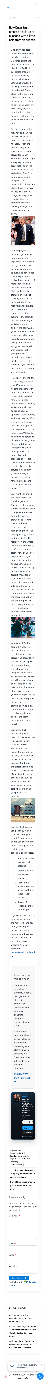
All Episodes (27, 1132)
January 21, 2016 (16, 1153)
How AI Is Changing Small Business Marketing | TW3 (20, 1318)
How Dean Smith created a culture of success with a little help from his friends (22, 33)
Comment (14, 1216)
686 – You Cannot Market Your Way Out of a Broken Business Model (22, 1344)
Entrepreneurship (21, 1156)
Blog (11, 1156)
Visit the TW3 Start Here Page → (22, 1078)
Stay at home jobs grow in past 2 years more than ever (22, 1185)
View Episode (26, 1127)
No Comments (16, 1164)
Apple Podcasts (27, 1136)
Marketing (14, 1162)
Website (13, 1266)
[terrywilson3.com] (23, 7)
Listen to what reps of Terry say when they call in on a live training (23, 1173)
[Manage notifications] (5, 1377)
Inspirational (15, 1159)
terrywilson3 (17, 1150)
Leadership (25, 1159)
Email (12, 1255)
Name (12, 1244)
